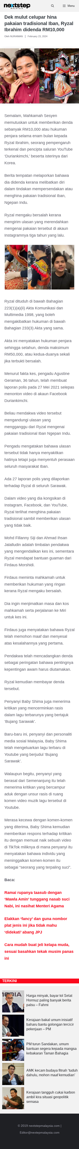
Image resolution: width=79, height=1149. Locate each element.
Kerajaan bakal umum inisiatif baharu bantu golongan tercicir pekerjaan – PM (50, 1024)
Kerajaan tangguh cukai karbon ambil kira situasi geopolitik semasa (50, 1097)
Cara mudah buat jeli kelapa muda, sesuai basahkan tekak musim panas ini (39, 951)
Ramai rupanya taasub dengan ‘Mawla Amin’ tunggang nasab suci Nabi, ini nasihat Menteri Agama (37, 899)
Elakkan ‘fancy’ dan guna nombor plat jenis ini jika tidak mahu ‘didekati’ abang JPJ (35, 925)
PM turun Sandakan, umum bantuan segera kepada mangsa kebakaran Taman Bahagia (51, 1048)
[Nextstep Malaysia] (17, 6)
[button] (52, 6)
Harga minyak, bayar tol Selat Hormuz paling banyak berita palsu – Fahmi (49, 1000)
